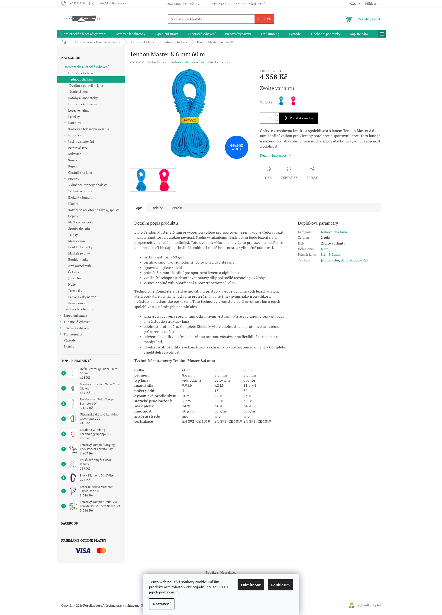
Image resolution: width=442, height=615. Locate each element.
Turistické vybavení (77, 321)
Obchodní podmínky (183, 4)
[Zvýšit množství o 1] (276, 115)
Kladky (73, 203)
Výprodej (70, 340)
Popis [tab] (138, 208)
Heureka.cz (228, 572)
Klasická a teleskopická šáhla (88, 129)
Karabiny (74, 122)
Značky (69, 346)
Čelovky (74, 272)
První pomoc (77, 303)
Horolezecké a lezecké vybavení (86, 66)
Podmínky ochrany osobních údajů (237, 4)
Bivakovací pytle (80, 266)
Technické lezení (80, 191)
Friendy (73, 179)
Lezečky (74, 116)
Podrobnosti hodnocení (187, 62)
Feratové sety (77, 147)
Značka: (219, 62)
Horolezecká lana (80, 73)
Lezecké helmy (78, 110)
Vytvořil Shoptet (369, 605)
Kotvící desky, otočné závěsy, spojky (93, 210)
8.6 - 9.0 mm (330, 254)
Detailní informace (273, 155)
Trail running (73, 334)
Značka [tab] (177, 208)
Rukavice (74, 153)
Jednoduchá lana (81, 79)
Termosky (75, 290)
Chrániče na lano (80, 172)
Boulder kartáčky (80, 247)
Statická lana (78, 91)
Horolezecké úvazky (82, 104)
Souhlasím (280, 584)
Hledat (264, 19)
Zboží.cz (212, 572)
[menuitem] (84, 34)
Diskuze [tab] (157, 208)
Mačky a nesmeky (80, 222)
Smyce (73, 160)
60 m (325, 249)
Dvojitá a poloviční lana (86, 85)
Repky (72, 166)
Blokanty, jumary (80, 197)
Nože (72, 284)
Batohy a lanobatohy (83, 98)
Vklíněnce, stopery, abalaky (87, 185)
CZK (353, 3)
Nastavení (162, 603)
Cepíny (73, 216)
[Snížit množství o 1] (276, 120)
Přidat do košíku (301, 118)
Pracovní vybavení (77, 328)
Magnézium (76, 241)
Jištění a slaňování (81, 141)
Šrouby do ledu (79, 228)
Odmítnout (251, 584)
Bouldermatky (78, 259)
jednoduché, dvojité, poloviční (344, 260)
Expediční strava (75, 315)
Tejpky (73, 234)
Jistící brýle (76, 278)
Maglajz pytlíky (79, 253)
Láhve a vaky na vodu (83, 297)
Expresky (74, 135)
